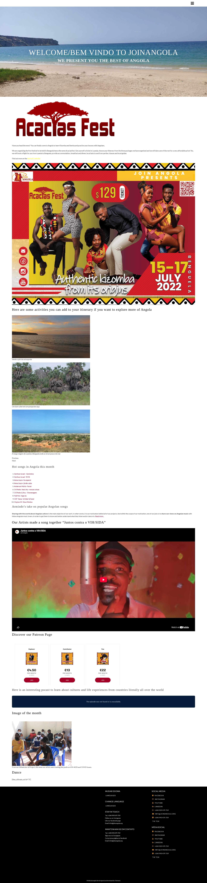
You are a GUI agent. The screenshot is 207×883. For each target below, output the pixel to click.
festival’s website (33, 158)
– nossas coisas (33, 489)
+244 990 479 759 (162, 817)
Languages (111, 795)
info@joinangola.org (116, 823)
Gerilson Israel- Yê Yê (22, 477)
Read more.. (99, 516)
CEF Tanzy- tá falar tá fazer (24, 499)
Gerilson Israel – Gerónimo (24, 474)
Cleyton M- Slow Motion (23, 502)
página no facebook (120, 838)
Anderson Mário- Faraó (22, 486)
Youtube (159, 803)
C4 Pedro (17, 489)
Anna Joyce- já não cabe (23, 483)
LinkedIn (159, 806)
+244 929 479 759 (162, 810)
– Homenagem (31, 493)
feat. (23, 489)
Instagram (117, 818)
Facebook (159, 795)
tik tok (155, 821)
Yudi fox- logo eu (20, 496)
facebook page (116, 821)
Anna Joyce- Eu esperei (22, 480)
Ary (26, 489)
